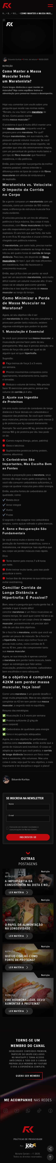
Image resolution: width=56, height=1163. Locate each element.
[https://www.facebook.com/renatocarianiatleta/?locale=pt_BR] (50, 1111)
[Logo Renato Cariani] (6, 5)
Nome (11, 804)
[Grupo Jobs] (30, 1145)
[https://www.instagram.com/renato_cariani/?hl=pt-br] (5, 1111)
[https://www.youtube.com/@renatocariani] (17, 1111)
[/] (28, 1111)
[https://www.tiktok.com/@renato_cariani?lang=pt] (39, 1111)
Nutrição (15, 13)
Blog (9, 13)
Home (3, 13)
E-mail (11, 815)
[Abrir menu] (50, 5)
